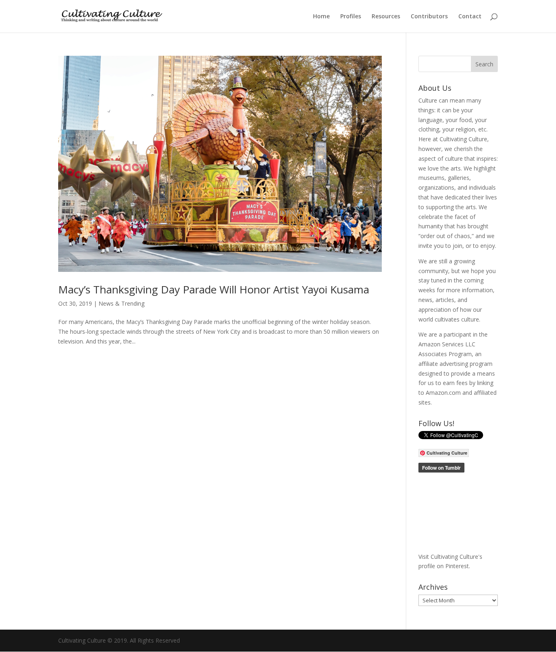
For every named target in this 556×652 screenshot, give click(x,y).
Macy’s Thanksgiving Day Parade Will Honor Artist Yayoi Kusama (213, 289)
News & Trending (121, 303)
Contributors (429, 16)
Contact (470, 16)
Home (321, 16)
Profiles (350, 16)
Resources (386, 16)
